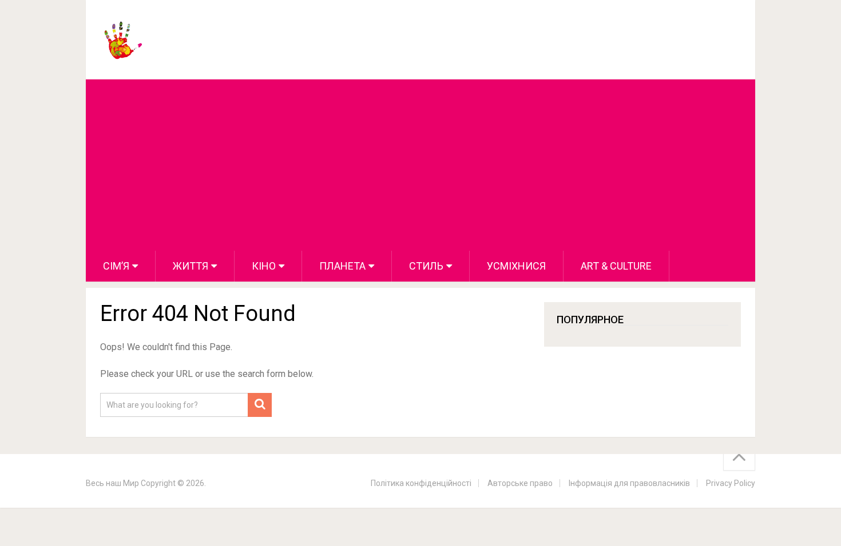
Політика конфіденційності (421, 483)
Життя (190, 266)
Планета (342, 266)
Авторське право (520, 483)
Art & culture (616, 266)
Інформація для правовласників (629, 483)
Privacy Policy (730, 483)
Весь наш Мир (112, 483)
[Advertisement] (420, 165)
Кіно (264, 266)
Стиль (426, 266)
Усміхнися (516, 266)
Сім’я (116, 266)
